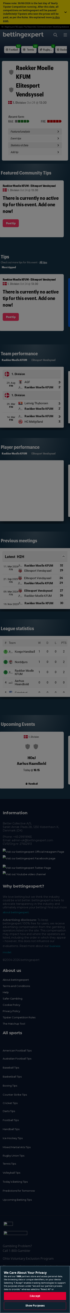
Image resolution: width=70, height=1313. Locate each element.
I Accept (35, 1296)
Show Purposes (35, 1305)
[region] (35, 1289)
